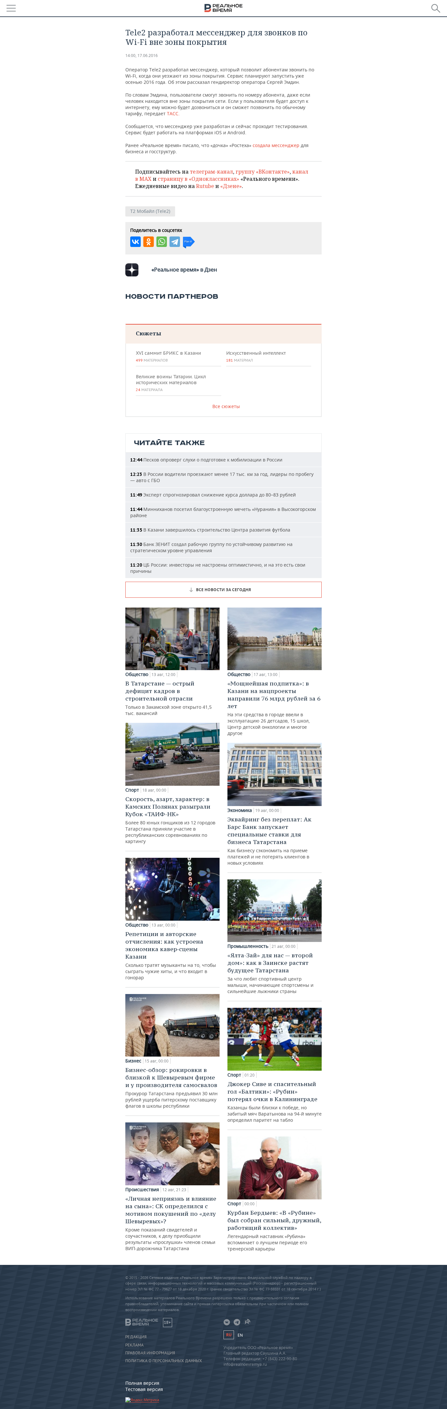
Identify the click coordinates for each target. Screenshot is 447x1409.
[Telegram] (175, 241)
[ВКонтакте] (135, 241)
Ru (228, 1334)
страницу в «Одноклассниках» (198, 178)
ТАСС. (173, 113)
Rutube (205, 186)
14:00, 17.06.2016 (141, 55)
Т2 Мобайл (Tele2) (150, 211)
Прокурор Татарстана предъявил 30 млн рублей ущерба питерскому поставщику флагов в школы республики (171, 1087)
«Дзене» (231, 186)
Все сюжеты (226, 406)
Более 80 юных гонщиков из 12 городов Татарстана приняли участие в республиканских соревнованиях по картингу (170, 819)
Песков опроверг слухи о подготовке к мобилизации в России (206, 460)
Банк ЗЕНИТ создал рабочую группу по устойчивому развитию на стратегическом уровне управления (211, 547)
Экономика (239, 810)
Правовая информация (150, 1353)
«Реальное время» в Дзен (184, 269)
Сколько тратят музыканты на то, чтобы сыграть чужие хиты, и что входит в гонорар (170, 955)
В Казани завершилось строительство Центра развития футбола (210, 530)
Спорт (132, 790)
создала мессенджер (276, 145)
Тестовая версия (144, 1389)
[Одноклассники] (148, 241)
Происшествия (142, 1189)
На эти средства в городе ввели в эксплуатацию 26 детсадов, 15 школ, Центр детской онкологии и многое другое (273, 708)
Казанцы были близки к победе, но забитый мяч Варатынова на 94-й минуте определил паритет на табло (274, 1101)
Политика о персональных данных (163, 1361)
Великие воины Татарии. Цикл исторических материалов (171, 383)
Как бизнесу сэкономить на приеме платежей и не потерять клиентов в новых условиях (269, 841)
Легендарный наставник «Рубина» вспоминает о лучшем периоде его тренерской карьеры (274, 1230)
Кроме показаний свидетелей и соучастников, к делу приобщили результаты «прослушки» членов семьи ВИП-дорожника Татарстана (170, 1223)
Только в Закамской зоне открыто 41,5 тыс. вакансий (168, 698)
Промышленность (247, 946)
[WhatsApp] (161, 241)
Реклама (134, 1345)
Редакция (136, 1337)
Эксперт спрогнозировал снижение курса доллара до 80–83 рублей (213, 495)
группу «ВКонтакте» (263, 171)
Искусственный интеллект (256, 356)
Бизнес (133, 1060)
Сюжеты (148, 333)
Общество (136, 674)
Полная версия (142, 1383)
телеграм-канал (211, 171)
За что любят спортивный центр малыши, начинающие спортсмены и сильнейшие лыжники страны (270, 972)
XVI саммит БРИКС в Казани (168, 356)
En (240, 1335)
